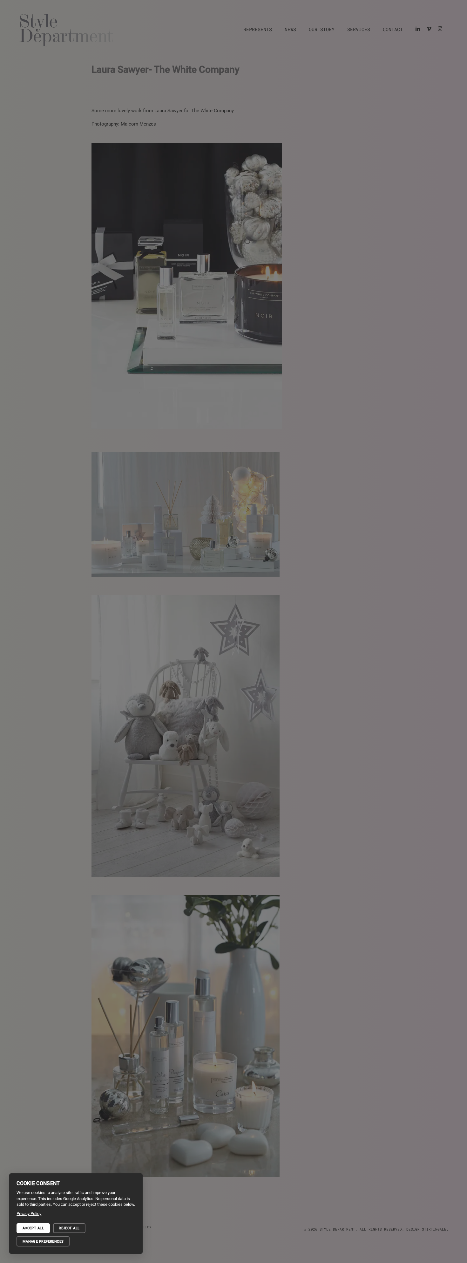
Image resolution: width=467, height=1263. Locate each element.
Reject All (69, 1228)
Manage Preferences (43, 1241)
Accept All (33, 1228)
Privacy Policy (29, 1213)
